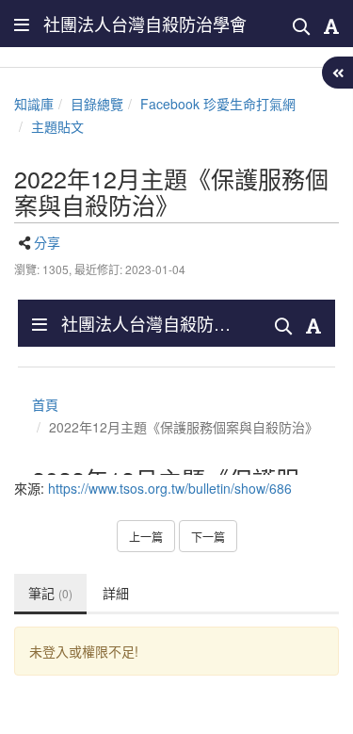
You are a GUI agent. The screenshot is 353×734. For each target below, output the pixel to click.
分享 (47, 242)
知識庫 (34, 103)
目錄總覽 (97, 103)
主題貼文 (57, 126)
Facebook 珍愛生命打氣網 (218, 103)
